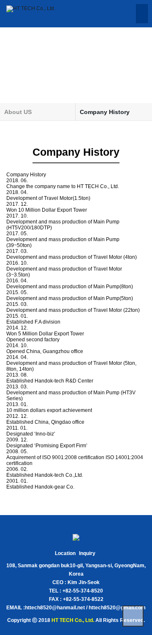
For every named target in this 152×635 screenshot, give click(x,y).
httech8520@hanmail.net (55, 608)
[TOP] (133, 616)
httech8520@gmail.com (117, 608)
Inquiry (87, 553)
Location (65, 553)
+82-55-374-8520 (82, 591)
